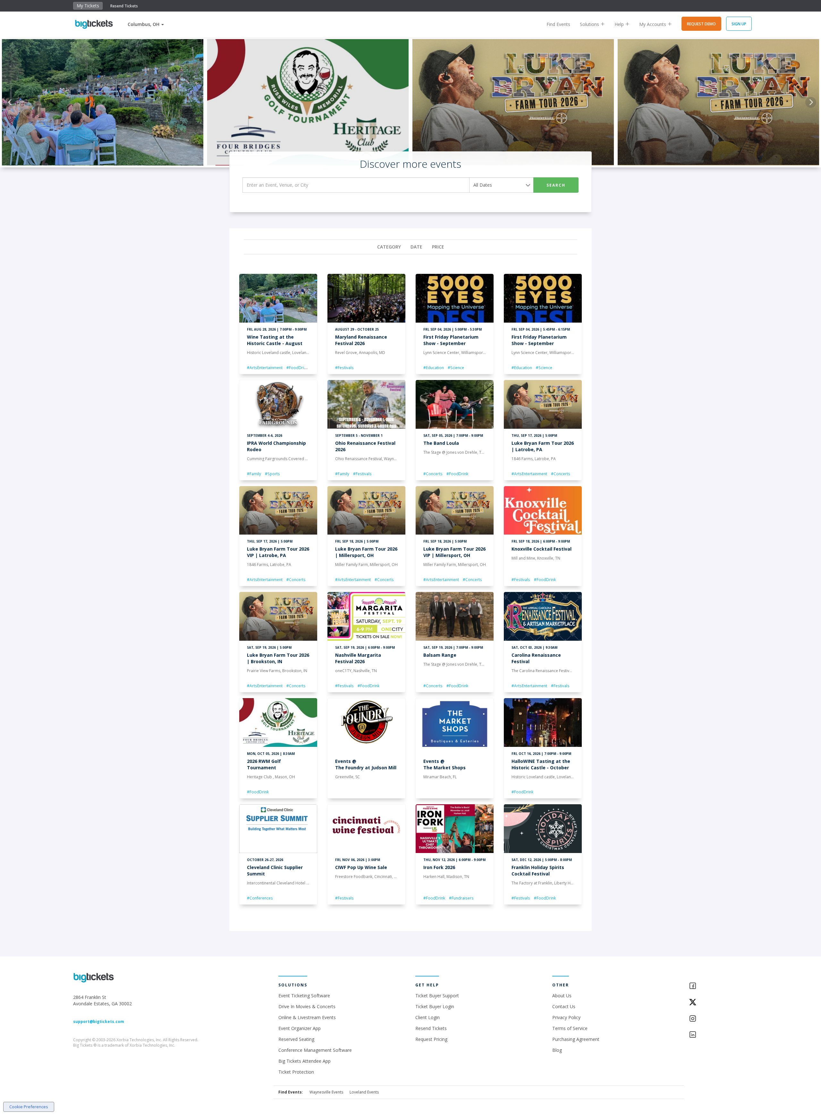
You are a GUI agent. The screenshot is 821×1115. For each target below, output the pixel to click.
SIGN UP (739, 24)
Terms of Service (570, 1028)
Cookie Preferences (28, 1107)
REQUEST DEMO (701, 24)
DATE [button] (416, 247)
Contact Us (563, 1006)
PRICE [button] (438, 247)
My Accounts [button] (653, 24)
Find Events (558, 24)
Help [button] (619, 24)
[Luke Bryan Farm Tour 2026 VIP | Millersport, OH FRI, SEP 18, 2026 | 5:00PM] (718, 102)
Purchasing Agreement (575, 1039)
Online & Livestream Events (307, 1017)
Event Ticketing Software (304, 996)
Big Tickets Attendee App (304, 1061)
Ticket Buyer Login (434, 1006)
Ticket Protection (296, 1072)
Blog (557, 1050)
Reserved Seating (296, 1039)
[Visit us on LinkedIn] (718, 1035)
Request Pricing (431, 1039)
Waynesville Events (326, 1092)
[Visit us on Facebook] (718, 986)
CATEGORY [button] (389, 247)
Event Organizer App (299, 1028)
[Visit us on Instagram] (718, 1019)
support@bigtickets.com (98, 1021)
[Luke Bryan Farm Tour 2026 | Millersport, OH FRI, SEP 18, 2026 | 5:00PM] (513, 102)
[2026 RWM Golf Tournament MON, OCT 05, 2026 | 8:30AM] (308, 102)
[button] (146, 24)
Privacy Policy (566, 1017)
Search (555, 185)
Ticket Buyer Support (437, 996)
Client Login (427, 1017)
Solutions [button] (590, 24)
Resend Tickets (124, 6)
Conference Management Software (315, 1050)
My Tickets (88, 6)
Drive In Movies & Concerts (306, 1006)
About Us (561, 996)
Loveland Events (364, 1092)
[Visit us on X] (718, 1002)
